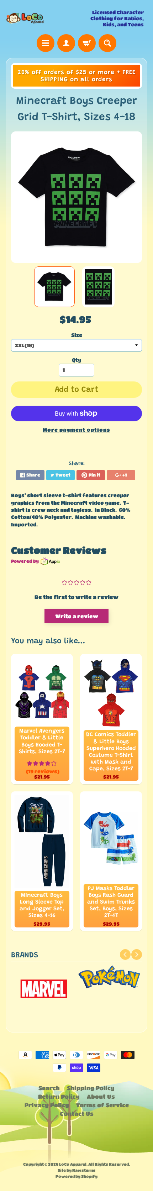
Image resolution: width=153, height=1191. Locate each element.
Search (49, 1088)
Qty (76, 360)
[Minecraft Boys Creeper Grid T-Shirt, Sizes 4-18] (54, 286)
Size (76, 335)
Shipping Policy (91, 1088)
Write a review (76, 616)
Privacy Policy (47, 1105)
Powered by (25, 560)
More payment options (76, 429)
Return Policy (59, 1096)
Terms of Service (102, 1105)
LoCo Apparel (72, 1164)
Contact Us (77, 1113)
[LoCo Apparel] (41, 18)
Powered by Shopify (76, 1176)
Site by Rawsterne (76, 1170)
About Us (101, 1096)
